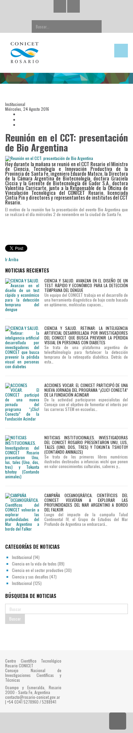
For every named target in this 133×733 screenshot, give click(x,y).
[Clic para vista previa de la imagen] (66, 158)
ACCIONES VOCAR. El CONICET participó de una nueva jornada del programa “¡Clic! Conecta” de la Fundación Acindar (86, 390)
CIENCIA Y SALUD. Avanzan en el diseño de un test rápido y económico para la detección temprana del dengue (86, 285)
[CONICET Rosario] (50, 53)
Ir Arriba (11, 259)
